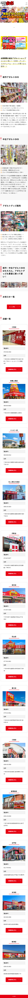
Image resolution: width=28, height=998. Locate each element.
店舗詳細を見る (12, 369)
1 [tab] (14, 27)
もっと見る (12, 306)
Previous (1, 43)
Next (26, 43)
